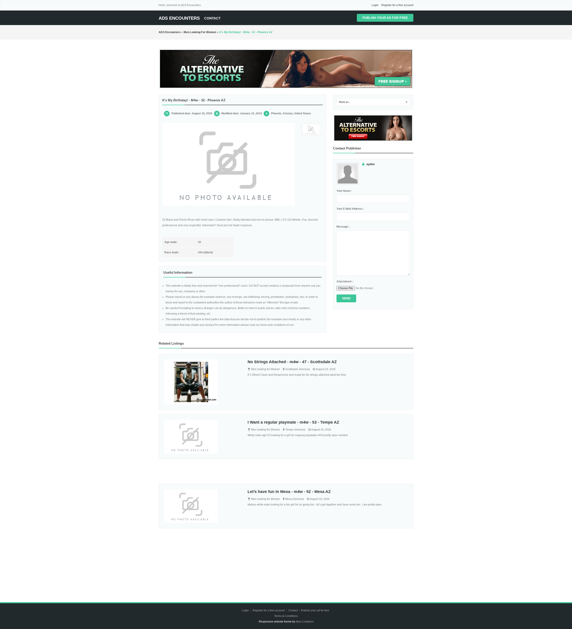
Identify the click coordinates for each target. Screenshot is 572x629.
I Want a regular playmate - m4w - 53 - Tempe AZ (293, 422)
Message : (343, 226)
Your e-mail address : (350, 208)
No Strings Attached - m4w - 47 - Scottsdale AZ (292, 362)
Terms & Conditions (286, 616)
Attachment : (344, 281)
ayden (370, 164)
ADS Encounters (179, 18)
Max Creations (304, 621)
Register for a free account (397, 5)
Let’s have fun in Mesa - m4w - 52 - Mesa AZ (289, 491)
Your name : (344, 190)
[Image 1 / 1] (228, 164)
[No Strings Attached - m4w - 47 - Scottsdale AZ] (202, 382)
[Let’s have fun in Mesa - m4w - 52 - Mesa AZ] (202, 506)
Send (346, 298)
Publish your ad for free (385, 17)
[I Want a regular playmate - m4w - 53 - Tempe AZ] (202, 437)
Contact (212, 18)
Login (375, 5)
